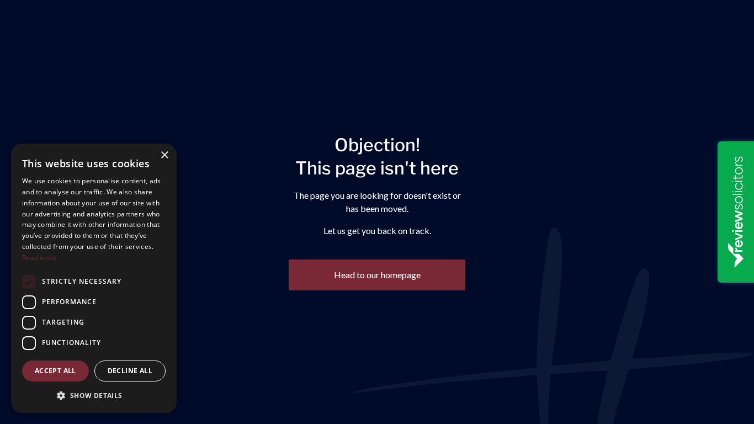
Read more (39, 257)
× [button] (164, 155)
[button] (94, 395)
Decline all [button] (130, 370)
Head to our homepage (377, 274)
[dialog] (94, 278)
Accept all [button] (55, 370)
